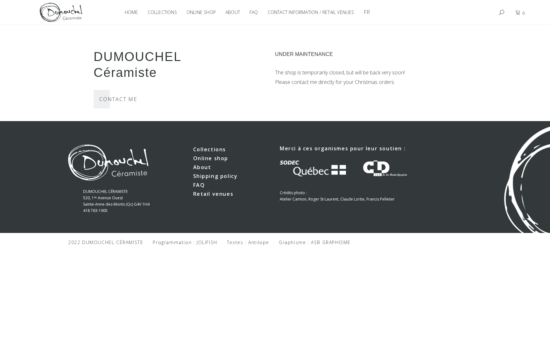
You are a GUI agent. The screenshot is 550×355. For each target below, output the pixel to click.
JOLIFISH (207, 242)
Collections (209, 149)
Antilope (258, 242)
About (202, 167)
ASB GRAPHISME (331, 242)
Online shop (211, 158)
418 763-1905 (95, 210)
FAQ (199, 184)
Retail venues (213, 193)
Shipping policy (215, 176)
